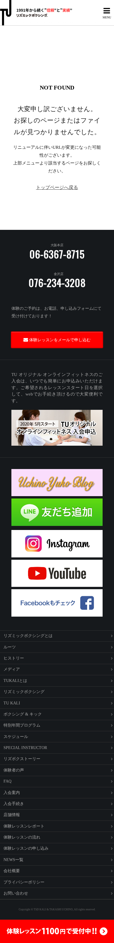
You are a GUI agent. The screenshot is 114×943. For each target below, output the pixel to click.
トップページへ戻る (57, 187)
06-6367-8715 (57, 254)
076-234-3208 (57, 283)
